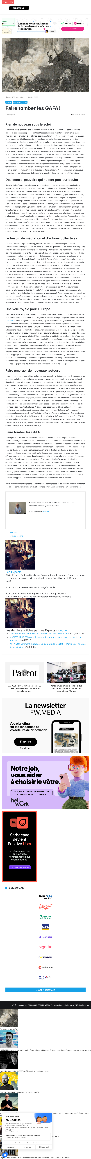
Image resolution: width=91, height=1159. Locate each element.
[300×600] (19, 882)
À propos (13, 532)
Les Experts (17, 102)
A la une (17, 97)
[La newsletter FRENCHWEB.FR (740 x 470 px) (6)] (45, 753)
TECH (25, 102)
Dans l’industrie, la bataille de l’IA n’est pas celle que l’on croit (40, 633)
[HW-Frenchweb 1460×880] (45, 808)
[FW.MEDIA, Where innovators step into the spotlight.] (19, 9)
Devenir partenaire (45, 990)
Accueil (10, 97)
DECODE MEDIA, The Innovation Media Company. (56, 1005)
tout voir (63, 630)
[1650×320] (45, 26)
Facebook (9, 320)
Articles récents (16, 536)
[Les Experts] (20, 569)
